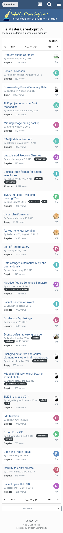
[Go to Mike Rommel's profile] (56, 470)
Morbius (11, 159)
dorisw (10, 250)
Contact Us (32, 520)
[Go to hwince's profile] (56, 125)
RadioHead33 (13, 234)
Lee (8, 306)
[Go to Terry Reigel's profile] (56, 57)
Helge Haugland (15, 400)
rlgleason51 (13, 488)
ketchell (11, 361)
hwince (10, 58)
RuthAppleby (13, 436)
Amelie (10, 338)
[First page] (5, 47)
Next (50, 47)
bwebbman (12, 270)
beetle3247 (12, 91)
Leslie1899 (12, 179)
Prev (12, 47)
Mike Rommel (13, 471)
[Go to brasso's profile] (56, 454)
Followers (27, 508)
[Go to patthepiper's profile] (56, 141)
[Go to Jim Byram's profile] (56, 216)
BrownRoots (13, 381)
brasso (10, 455)
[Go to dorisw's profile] (56, 249)
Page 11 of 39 (31, 47)
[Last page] (58, 47)
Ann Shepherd (14, 110)
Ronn (9, 202)
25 (58, 509)
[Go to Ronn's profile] (56, 197)
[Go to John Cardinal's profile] (56, 174)
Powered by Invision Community (31, 528)
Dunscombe (13, 218)
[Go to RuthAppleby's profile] (56, 434)
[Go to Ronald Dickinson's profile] (56, 73)
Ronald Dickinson (15, 74)
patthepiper (12, 143)
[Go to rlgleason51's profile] (56, 486)
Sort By (53, 41)
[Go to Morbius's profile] (56, 157)
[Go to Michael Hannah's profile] (56, 89)
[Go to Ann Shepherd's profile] (56, 105)
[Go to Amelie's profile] (56, 336)
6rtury (9, 322)
